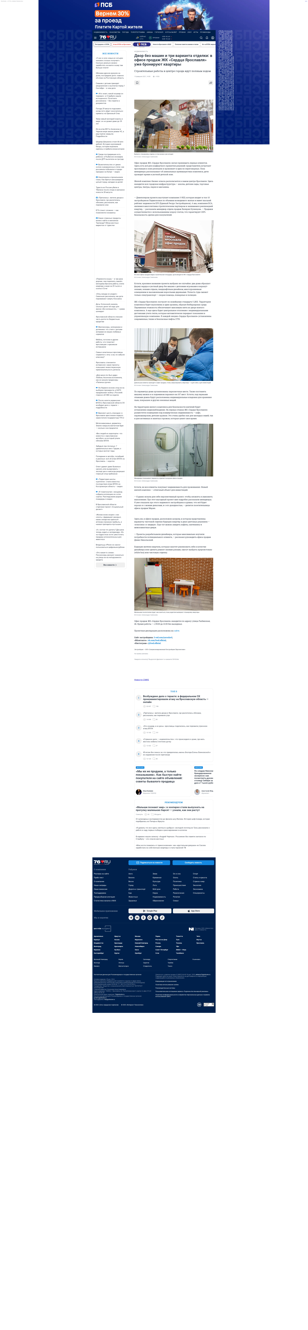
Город (130, 885)
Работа (176, 889)
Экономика (198, 889)
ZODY (190, 32)
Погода (125, 32)
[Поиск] (201, 37)
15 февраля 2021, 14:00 (142, 76)
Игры (196, 32)
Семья (175, 901)
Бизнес (131, 878)
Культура (156, 881)
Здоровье (132, 901)
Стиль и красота (200, 878)
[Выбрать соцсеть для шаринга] (210, 82)
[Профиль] (213, 37)
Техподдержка (100, 893)
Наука (155, 893)
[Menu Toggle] (95, 37)
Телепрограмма (138, 32)
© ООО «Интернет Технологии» (132, 1005)
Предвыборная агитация (104, 897)
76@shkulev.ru (120, 994)
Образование (158, 901)
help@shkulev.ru (109, 999)
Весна (131, 881)
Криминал (157, 878)
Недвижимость (101, 32)
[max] (149, 917)
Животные (133, 897)
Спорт (195, 874)
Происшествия (179, 885)
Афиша (150, 32)
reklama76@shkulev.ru (203, 974)
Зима (155, 874)
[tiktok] (162, 917)
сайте (176, 630)
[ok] (143, 917)
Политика (177, 881)
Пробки (182, 32)
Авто (130, 874)
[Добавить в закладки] (137, 82)
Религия (176, 897)
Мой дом (156, 889)
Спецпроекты (199, 893)
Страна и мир (198, 881)
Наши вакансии (100, 889)
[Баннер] (142, 44)
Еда (130, 893)
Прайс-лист (99, 878)
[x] (156, 917)
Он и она (176, 874)
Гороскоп (159, 32)
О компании (99, 881)
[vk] (137, 917)
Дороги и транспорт (136, 889)
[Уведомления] (207, 37)
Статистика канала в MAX (105, 901)
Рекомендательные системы (165, 988)
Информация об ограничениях (166, 981)
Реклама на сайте (101, 874)
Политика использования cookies (167, 985)
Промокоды (205, 32)
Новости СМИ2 (141, 679)
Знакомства (114, 32)
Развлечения (178, 893)
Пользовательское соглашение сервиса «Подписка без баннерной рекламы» (181, 991)
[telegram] (130, 917)
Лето (155, 885)
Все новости (110, 53)
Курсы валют (171, 32)
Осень (175, 878)
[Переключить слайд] (139, 354)
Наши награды (100, 885)
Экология (197, 885)
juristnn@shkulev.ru (100, 998)
